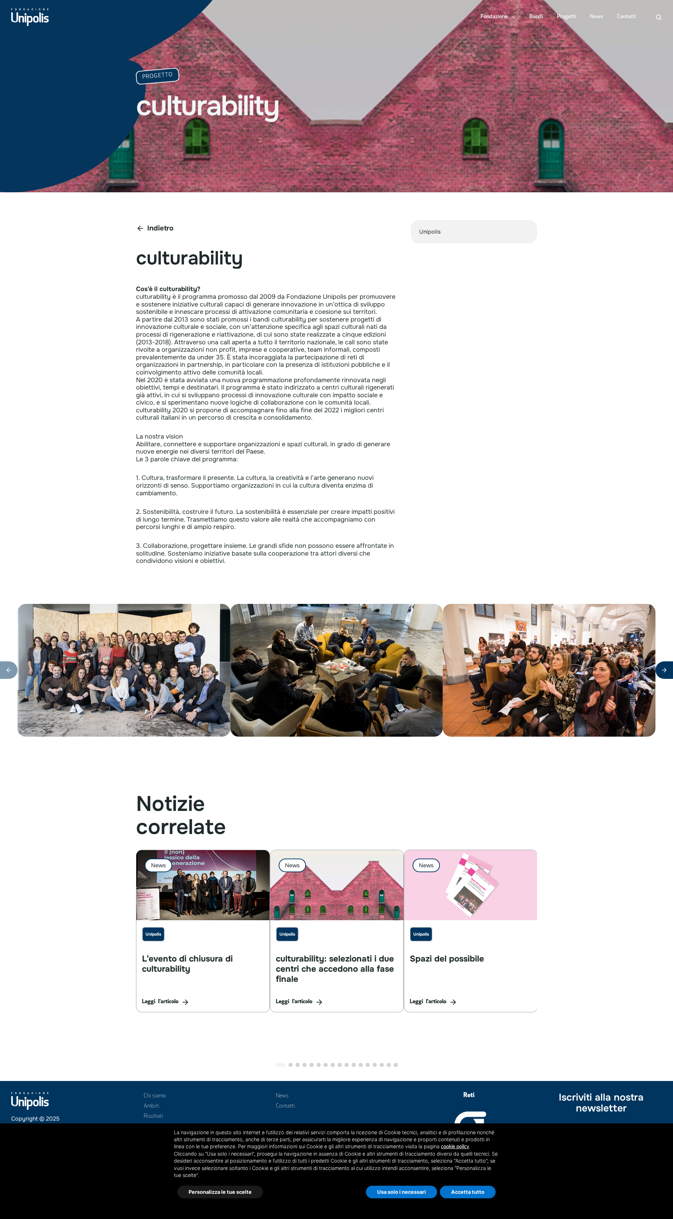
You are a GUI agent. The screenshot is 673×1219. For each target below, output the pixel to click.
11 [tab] (354, 1065)
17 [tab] (396, 1065)
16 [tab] (389, 1065)
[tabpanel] (203, 931)
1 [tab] (280, 1065)
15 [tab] (382, 1065)
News (596, 17)
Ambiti (151, 1106)
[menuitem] (498, 17)
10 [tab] (347, 1065)
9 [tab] (340, 1065)
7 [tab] (326, 1065)
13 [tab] (368, 1065)
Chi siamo (155, 1096)
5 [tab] (312, 1065)
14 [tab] (375, 1065)
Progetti (566, 17)
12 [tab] (361, 1065)
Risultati (153, 1116)
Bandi (536, 17)
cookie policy (455, 1146)
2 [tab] (290, 1065)
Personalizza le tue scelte (220, 1192)
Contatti (626, 17)
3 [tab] (297, 1065)
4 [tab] (304, 1065)
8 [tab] (333, 1065)
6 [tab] (319, 1065)
